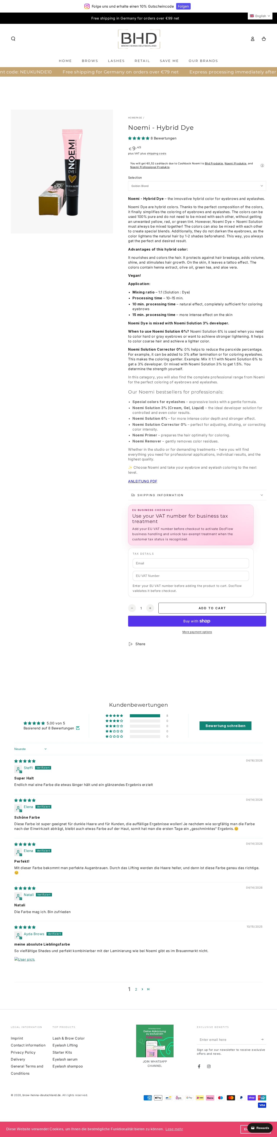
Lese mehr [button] (174, 1129)
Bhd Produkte (214, 163)
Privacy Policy (23, 1052)
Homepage (135, 117)
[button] (13, 39)
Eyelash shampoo (68, 1066)
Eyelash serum (65, 1059)
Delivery (18, 1059)
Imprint (17, 1038)
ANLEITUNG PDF (142, 481)
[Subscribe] (263, 1039)
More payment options (197, 631)
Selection (135, 177)
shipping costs (156, 153)
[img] (25, 761)
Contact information (28, 1045)
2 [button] (136, 989)
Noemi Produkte (235, 163)
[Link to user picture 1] (24, 967)
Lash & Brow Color (69, 1038)
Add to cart (212, 608)
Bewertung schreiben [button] (225, 726)
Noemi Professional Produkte (149, 167)
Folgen (183, 6)
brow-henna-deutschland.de (42, 1095)
